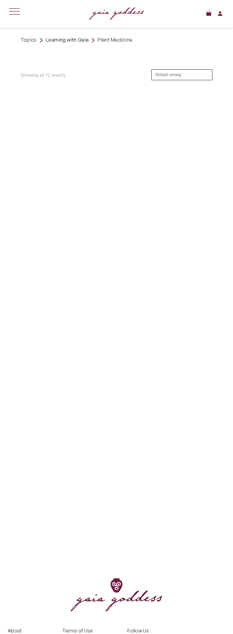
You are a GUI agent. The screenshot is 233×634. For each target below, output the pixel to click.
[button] (209, 13)
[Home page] (116, 13)
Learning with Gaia (67, 40)
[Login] (220, 13)
